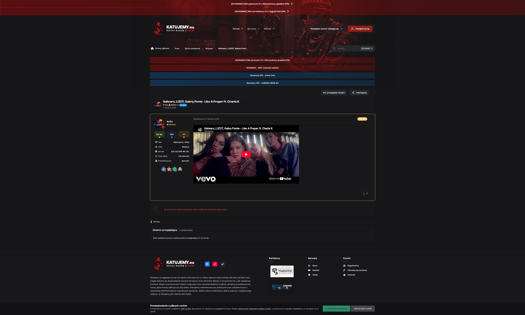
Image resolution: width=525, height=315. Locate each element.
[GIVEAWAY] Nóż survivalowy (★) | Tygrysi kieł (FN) (260, 11)
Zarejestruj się (362, 29)
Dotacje (351, 275)
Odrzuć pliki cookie (363, 308)
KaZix (170, 121)
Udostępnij (361, 92)
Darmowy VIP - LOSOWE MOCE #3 (262, 83)
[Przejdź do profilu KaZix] (157, 104)
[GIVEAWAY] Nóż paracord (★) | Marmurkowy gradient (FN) (260, 4)
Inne (177, 48)
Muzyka (209, 48)
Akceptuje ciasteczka (337, 308)
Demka (316, 270)
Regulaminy (353, 265)
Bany (315, 265)
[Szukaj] (334, 48)
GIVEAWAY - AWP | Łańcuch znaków (262, 68)
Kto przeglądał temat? (334, 92)
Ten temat (365, 48)
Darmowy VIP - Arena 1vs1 (262, 75)
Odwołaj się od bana (357, 270)
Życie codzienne (192, 48)
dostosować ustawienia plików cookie (254, 309)
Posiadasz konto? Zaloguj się (325, 29)
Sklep (315, 275)
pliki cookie (186, 309)
